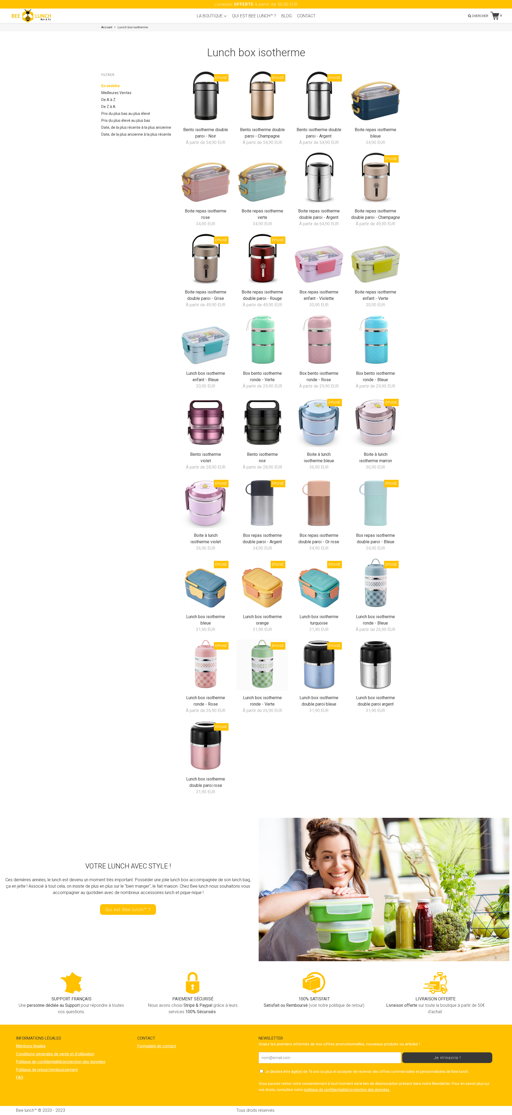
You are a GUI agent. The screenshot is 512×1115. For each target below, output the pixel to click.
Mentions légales (31, 1046)
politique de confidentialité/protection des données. (347, 1090)
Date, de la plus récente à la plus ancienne (136, 127)
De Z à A (108, 106)
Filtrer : (109, 75)
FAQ (19, 1077)
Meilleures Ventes (116, 93)
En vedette (110, 86)
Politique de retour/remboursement (47, 1069)
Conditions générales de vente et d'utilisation (55, 1054)
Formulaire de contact (156, 1046)
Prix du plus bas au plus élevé (125, 113)
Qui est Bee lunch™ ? (128, 909)
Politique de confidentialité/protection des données (60, 1061)
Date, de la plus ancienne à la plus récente (136, 134)
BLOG (286, 15)
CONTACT (306, 15)
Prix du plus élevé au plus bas (125, 120)
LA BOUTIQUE (210, 15)
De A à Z (108, 100)
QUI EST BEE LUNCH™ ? (254, 15)
